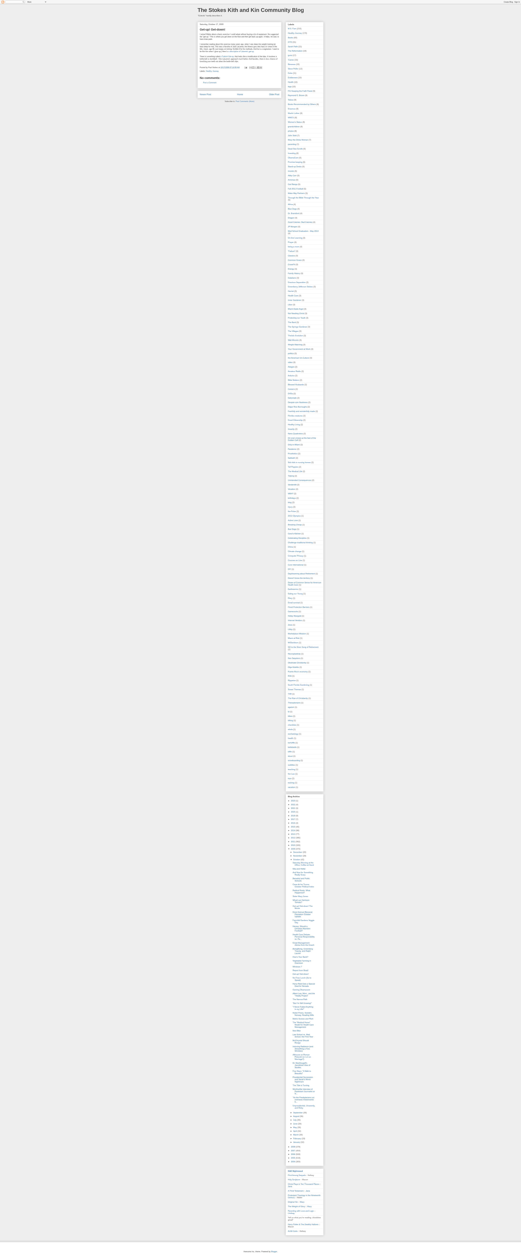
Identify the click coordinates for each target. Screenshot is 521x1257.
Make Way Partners (296, 193)
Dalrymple (292, 398)
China (290, 547)
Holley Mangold (294, 616)
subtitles (291, 765)
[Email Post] (246, 67)
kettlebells (292, 747)
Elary (290, 598)
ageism (291, 707)
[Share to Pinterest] (261, 67)
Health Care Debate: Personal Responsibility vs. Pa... (304, 936)
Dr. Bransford (293, 213)
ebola (290, 729)
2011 (293, 841)
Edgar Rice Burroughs (297, 407)
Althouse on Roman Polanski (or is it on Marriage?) (302, 1057)
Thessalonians (294, 703)
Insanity (291, 429)
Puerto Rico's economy (298, 672)
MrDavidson (293, 643)
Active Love (293, 520)
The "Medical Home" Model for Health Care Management (303, 1024)
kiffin (290, 752)
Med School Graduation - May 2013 (303, 231)
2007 (293, 1150)
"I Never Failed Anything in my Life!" (303, 1008)
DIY (289, 569)
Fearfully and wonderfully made (301, 411)
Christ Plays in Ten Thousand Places (303, 1184)
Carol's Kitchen (294, 533)
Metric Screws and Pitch (303, 1019)
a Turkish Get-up (227, 56)
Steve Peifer (293, 69)
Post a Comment (209, 83)
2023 (293, 801)
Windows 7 (297, 967)
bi (288, 712)
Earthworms (293, 589)
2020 (293, 812)
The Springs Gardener (297, 327)
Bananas (292, 64)
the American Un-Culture (298, 358)
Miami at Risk (293, 638)
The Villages (293, 331)
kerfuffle (291, 743)
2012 (293, 838)
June (295, 1124)
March (296, 1135)
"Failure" (291, 251)
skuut (290, 756)
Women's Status (295, 122)
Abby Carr (292, 175)
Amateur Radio (294, 371)
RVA (290, 676)
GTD (290, 42)
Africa (290, 204)
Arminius (291, 180)
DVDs (290, 393)
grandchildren (294, 126)
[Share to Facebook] (258, 67)
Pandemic (292, 449)
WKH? (290, 493)
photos (291, 131)
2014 (293, 830)
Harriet (291, 291)
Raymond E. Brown (296, 95)
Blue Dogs (292, 209)
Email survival (294, 603)
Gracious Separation (297, 282)
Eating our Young (295, 594)
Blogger (274, 1251)
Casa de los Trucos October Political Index (303, 885)
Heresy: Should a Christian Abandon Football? (301, 928)
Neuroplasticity (294, 654)
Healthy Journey (212, 71)
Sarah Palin (293, 46)
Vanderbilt (292, 485)
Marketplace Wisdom (297, 634)
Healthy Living (294, 424)
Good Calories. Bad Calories (300, 222)
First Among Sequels (297, 1175)
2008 (293, 1147)
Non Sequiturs (294, 658)
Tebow (290, 100)
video (290, 362)
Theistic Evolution (295, 336)
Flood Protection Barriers (298, 607)
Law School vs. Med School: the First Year (303, 1035)
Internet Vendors (295, 620)
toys (289, 778)
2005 (293, 1158)
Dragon (291, 218)
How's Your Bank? (300, 957)
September (298, 1113)
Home (240, 94)
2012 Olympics (294, 516)
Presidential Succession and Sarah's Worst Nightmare (303, 1079)
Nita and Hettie (299, 869)
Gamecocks (293, 611)
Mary (302, 1202)
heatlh (290, 738)
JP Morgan (292, 227)
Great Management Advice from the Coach (303, 944)
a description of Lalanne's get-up (241, 51)
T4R (290, 694)
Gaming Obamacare (301, 990)
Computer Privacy (295, 556)
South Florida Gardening (298, 685)
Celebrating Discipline (297, 538)
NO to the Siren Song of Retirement (303, 647)
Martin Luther (293, 113)
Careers (291, 389)
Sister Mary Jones (300, 896)
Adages (291, 367)
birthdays (292, 498)
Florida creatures (295, 416)
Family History (294, 273)
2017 (293, 819)
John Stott (292, 135)
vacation (291, 787)
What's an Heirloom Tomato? (301, 901)
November (298, 856)
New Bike (297, 1031)
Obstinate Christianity (297, 663)
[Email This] (250, 67)
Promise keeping (295, 162)
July (295, 1120)
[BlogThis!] (253, 67)
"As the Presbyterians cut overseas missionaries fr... (303, 1099)
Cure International (295, 565)
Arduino (291, 376)
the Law (291, 774)
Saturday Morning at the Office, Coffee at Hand (303, 864)
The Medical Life (295, 471)
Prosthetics (292, 453)
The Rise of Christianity (298, 698)
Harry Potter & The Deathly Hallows (303, 1224)
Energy (291, 269)
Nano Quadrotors (295, 433)
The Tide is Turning (301, 1085)
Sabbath (291, 458)
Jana (290, 1186)
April (295, 1131)
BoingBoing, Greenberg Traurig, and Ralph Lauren (303, 951)
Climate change (294, 551)
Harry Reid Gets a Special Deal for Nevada (304, 985)
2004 (293, 1161)
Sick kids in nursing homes (299, 462)
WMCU (291, 117)
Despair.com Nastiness (298, 402)
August (296, 1116)
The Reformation (295, 51)
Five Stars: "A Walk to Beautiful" (302, 1072)
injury (290, 507)
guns (290, 55)
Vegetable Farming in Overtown (302, 962)
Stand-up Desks (295, 166)
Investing (292, 153)
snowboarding (294, 760)
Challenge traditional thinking (300, 542)
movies (291, 171)
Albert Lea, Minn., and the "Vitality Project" (304, 994)
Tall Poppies (293, 467)
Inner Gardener (294, 300)
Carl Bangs (292, 184)
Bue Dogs (292, 529)
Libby (290, 629)
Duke (290, 73)
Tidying (291, 476)
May (295, 1127)
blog (290, 502)
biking (290, 720)
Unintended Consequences (299, 480)
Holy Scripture (294, 1179)
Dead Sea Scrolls (295, 149)
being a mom (293, 247)
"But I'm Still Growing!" (302, 1003)
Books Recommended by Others (302, 104)
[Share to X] (255, 67)
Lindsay (291, 1213)
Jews (290, 625)
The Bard (292, 322)
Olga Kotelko (293, 667)
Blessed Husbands (296, 384)
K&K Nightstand (295, 1171)
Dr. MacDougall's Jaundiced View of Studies (301, 1065)
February (297, 1138)
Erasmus (292, 109)
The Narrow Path (300, 999)
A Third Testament (296, 1191)
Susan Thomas (294, 689)
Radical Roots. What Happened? (301, 891)
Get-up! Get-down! (301, 974)
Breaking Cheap (295, 525)
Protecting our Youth (296, 318)
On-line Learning (295, 238)
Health (290, 82)
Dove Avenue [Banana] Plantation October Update (302, 914)
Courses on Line (295, 560)
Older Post (274, 94)
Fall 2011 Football (295, 189)
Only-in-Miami (294, 445)
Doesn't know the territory (299, 578)
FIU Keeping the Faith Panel (300, 91)
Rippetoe (292, 680)
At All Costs (293, 1231)
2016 (293, 823)
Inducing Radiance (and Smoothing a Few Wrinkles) (303, 1048)
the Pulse (292, 511)
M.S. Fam (292, 29)
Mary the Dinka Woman (298, 140)
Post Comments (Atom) (245, 101)
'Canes (291, 60)
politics (291, 353)
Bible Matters (293, 380)
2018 (293, 816)
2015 (293, 827)
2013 (293, 834)
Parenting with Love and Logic (301, 1211)
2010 (293, 845)
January (297, 1142)
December (298, 852)
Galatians (292, 278)
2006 (293, 1154)
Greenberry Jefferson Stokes (300, 287)
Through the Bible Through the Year (303, 198)
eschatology (293, 734)
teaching (291, 769)
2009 (293, 849)
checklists (292, 725)
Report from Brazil (300, 970)
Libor (290, 304)
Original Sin (293, 1202)
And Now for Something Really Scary (303, 873)
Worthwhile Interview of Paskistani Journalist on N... (304, 1091)
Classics (291, 256)
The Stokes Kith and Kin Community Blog (251, 10)
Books (290, 37)
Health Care (293, 296)
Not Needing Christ (296, 313)
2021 (293, 808)
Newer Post (205, 94)
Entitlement (293, 77)
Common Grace (295, 260)
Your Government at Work (299, 349)
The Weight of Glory (296, 1206)
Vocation (291, 489)
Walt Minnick (293, 340)
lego (290, 86)
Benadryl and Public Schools (301, 879)
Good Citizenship (295, 420)
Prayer (291, 242)
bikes (290, 716)
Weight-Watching (295, 344)
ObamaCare (293, 158)
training (291, 783)
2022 (293, 804)
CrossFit (291, 264)
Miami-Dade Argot (295, 309)
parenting (292, 144)
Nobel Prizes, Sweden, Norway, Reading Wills (303, 1014)
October (297, 859)
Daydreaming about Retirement (301, 573)
